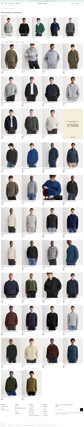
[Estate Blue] (22, 171)
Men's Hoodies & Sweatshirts (9, 8)
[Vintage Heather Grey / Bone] (22, 73)
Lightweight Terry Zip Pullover (28, 201)
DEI (15, 409)
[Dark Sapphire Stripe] (43, 171)
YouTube (45, 409)
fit (27, 42)
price (31, 42)
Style (3, 15)
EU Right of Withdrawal (34, 415)
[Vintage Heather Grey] (43, 73)
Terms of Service (11, 425)
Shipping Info (31, 411)
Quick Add (10, 66)
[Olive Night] (2, 73)
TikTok (44, 408)
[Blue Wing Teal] (64, 269)
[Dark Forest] (22, 302)
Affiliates (45, 413)
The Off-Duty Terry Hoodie (27, 233)
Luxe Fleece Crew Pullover (7, 69)
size (3, 42)
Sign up (2, 408)
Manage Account (4, 406)
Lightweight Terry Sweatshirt (7, 266)
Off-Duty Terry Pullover (27, 69)
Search (72, 3)
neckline (12, 42)
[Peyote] (43, 138)
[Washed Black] (22, 138)
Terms (67, 413)
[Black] (22, 105)
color (17, 42)
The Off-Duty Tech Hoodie (6, 364)
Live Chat (31, 408)
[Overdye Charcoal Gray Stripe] (43, 269)
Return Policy (32, 409)
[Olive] (22, 399)
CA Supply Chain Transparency (28, 425)
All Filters (36, 42)
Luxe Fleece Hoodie (46, 69)
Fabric (6, 15)
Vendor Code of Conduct (40, 425)
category (22, 42)
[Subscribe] (81, 409)
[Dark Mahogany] (2, 334)
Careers (16, 411)
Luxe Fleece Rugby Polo (27, 134)
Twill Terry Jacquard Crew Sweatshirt (9, 331)
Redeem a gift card (5, 409)
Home (2, 8)
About (16, 406)
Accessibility (18, 413)
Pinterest (45, 411)
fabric (7, 42)
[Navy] (64, 236)
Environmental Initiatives (20, 408)
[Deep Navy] (2, 138)
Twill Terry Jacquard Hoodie (69, 298)
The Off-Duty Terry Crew (27, 331)
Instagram (45, 406)
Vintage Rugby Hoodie (46, 168)
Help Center (31, 406)
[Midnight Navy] (64, 367)
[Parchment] (2, 236)
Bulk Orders (31, 413)
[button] (82, 3)
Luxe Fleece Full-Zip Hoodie (68, 69)
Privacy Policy (62, 413)
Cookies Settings (19, 425)
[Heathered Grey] (22, 236)
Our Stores (45, 415)
